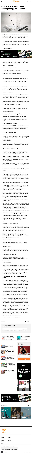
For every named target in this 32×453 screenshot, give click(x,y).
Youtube (9, 441)
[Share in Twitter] (27, 321)
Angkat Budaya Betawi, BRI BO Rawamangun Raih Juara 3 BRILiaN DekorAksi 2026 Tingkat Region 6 (10, 371)
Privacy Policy (22, 330)
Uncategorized (8, 339)
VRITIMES (18, 317)
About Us (2, 437)
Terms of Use (26, 330)
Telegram (9, 440)
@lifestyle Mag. (22, 343)
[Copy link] (30, 321)
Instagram (9, 437)
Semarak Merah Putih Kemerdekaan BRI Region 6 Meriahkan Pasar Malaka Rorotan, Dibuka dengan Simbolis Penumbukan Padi (10, 358)
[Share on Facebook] (25, 321)
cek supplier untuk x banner (10, 295)
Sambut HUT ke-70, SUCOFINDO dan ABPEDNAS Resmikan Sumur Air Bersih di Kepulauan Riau (10, 346)
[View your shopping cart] (30, 1)
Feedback (2, 438)
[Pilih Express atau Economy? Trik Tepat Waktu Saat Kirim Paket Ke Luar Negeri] (26, 413)
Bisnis (6, 347)
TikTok (9, 438)
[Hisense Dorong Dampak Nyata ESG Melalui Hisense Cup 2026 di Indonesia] (23, 337)
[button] (2, 1)
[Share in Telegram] (29, 321)
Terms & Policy (3, 441)
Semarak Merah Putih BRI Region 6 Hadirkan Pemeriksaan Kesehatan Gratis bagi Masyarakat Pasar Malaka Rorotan (10, 351)
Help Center (2, 443)
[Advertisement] (16, 54)
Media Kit (2, 440)
